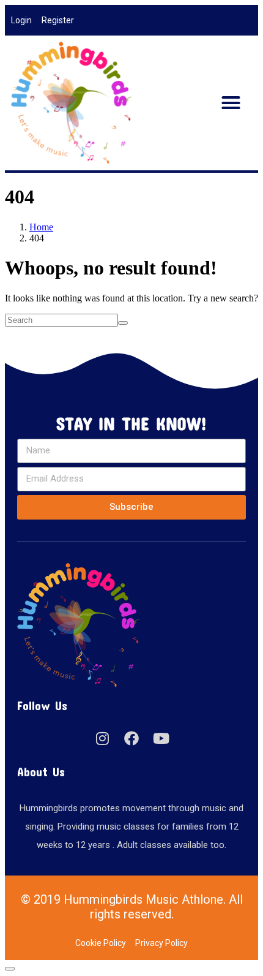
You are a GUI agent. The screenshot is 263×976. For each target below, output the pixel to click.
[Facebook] (131, 738)
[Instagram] (102, 738)
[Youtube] (161, 738)
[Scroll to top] (10, 968)
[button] (231, 103)
